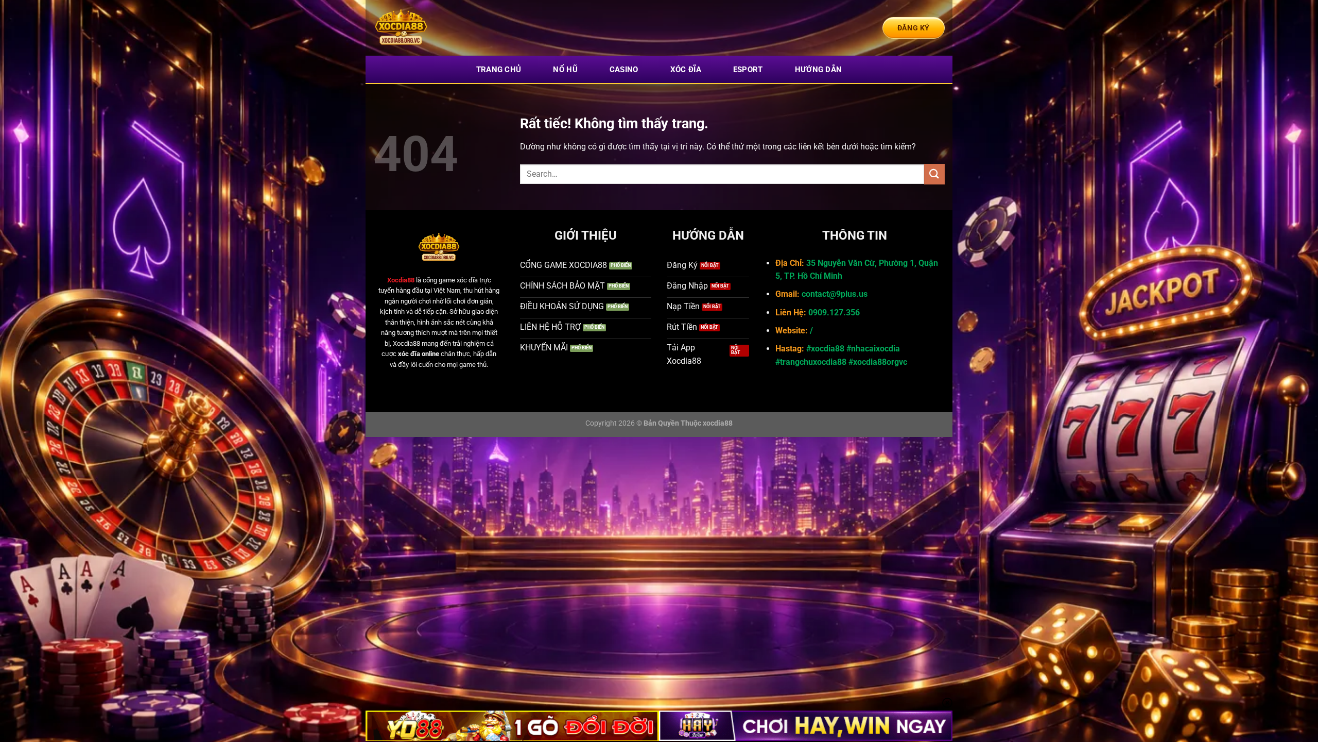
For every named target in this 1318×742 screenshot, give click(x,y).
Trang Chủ (499, 69)
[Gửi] (934, 174)
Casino (624, 69)
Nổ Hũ (565, 69)
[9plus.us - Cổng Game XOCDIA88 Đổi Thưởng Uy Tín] (424, 28)
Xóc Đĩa (685, 69)
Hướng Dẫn (818, 69)
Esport (748, 69)
